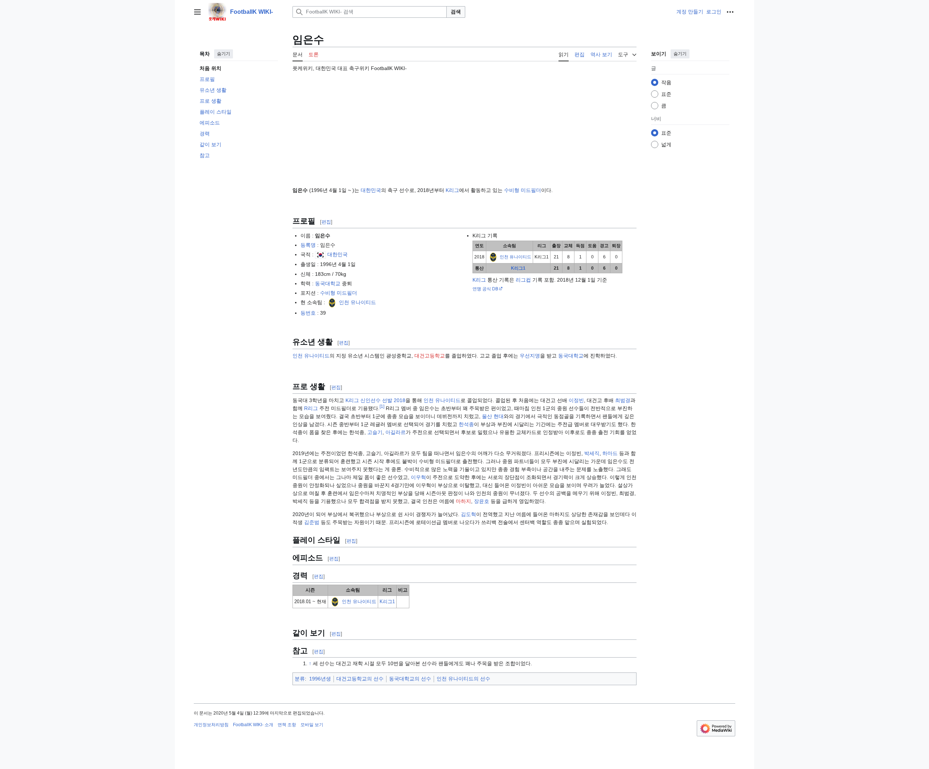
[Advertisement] (464, 126)
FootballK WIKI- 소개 (253, 724)
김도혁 (468, 514)
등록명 (308, 245)
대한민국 (371, 190)
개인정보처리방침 (211, 724)
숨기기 (223, 53)
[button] (197, 12)
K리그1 (518, 268)
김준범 (311, 522)
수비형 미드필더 (522, 190)
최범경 (622, 400)
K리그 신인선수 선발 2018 (375, 400)
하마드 (610, 453)
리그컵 (523, 280)
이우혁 (418, 477)
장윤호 (481, 501)
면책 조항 (287, 724)
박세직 (591, 453)
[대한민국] (320, 254)
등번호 (308, 313)
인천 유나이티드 (357, 302)
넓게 (666, 144)
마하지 (463, 501)
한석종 (466, 424)
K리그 (452, 190)
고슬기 (374, 432)
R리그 (311, 408)
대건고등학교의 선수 (360, 679)
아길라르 (395, 432)
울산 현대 (493, 416)
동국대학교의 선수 (410, 679)
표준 (666, 94)
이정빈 (576, 400)
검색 (456, 12)
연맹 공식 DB (485, 288)
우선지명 (530, 356)
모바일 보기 (311, 724)
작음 (666, 82)
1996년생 (320, 679)
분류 (300, 679)
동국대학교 (327, 283)
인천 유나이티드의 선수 (463, 679)
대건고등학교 (429, 356)
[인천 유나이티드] (332, 302)
